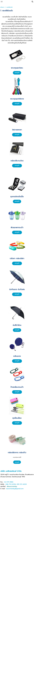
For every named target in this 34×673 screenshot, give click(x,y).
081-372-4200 (22, 484)
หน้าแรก (2, 7)
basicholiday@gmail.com (14, 489)
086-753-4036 (11, 484)
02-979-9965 (8, 482)
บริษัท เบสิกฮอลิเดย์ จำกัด (11, 471)
